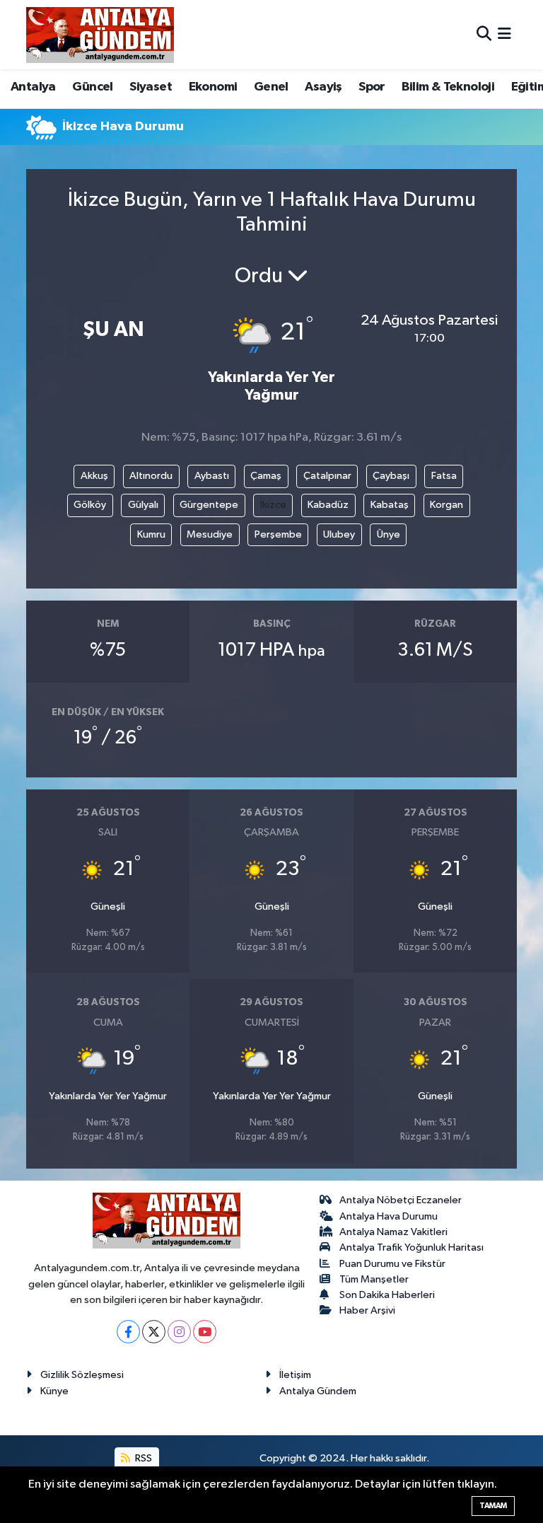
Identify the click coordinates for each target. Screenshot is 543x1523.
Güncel (92, 87)
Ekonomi (213, 87)
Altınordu (151, 475)
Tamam (493, 1506)
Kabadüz (328, 504)
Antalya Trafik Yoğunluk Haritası (411, 1247)
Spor (371, 87)
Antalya (33, 87)
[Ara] (484, 34)
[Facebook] (128, 1331)
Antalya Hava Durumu (388, 1216)
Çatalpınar (327, 475)
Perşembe (278, 534)
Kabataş (389, 504)
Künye (54, 1391)
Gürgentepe (209, 504)
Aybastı (211, 475)
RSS (142, 1458)
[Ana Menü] (504, 34)
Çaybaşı (391, 475)
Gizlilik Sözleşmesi (82, 1374)
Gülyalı (143, 504)
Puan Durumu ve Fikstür (392, 1263)
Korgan (446, 504)
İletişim (295, 1374)
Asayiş (323, 87)
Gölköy (90, 504)
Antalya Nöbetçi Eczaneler (400, 1200)
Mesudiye (210, 534)
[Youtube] (204, 1331)
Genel (271, 87)
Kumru (151, 534)
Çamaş (265, 475)
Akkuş (94, 475)
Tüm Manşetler (374, 1279)
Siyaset (150, 87)
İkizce (273, 504)
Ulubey (339, 534)
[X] (153, 1331)
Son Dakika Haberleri (387, 1295)
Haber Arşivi (367, 1310)
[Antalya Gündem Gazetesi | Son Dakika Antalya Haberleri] (100, 34)
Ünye (388, 534)
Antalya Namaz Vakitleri (393, 1232)
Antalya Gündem (317, 1391)
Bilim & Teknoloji (448, 87)
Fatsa (444, 475)
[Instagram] (179, 1331)
